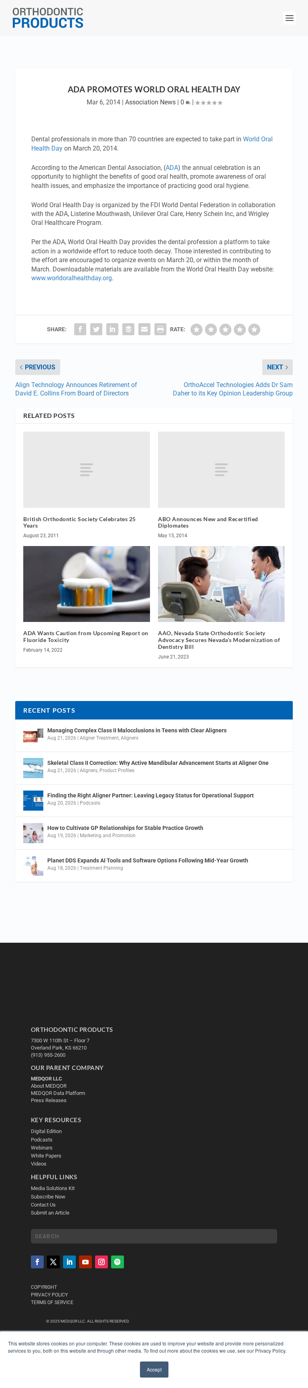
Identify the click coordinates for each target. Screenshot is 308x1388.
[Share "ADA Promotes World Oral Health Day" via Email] (144, 329)
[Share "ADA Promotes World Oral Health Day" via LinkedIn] (112, 329)
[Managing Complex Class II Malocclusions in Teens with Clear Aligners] (33, 736)
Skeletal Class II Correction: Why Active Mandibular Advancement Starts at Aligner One (158, 763)
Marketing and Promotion (108, 835)
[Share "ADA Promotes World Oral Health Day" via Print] (160, 329)
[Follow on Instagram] (101, 1262)
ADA (172, 167)
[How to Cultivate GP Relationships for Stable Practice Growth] (33, 833)
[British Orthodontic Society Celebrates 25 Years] (86, 470)
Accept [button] (154, 1369)
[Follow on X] (53, 1262)
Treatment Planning (101, 868)
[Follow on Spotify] (117, 1262)
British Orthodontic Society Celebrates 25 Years (79, 522)
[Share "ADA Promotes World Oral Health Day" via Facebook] (80, 329)
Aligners (129, 738)
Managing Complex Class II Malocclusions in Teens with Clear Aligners (137, 730)
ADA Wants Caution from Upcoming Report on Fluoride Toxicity (85, 636)
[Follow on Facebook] (37, 1262)
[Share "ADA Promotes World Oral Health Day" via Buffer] (128, 329)
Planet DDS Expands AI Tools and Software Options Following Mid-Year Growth (147, 860)
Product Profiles (116, 770)
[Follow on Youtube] (85, 1262)
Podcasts (90, 803)
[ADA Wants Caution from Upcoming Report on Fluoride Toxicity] (86, 584)
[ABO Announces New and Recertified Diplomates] (221, 470)
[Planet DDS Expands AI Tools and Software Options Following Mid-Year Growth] (33, 866)
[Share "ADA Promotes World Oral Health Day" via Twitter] (96, 329)
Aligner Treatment (99, 738)
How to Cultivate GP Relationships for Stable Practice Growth (125, 828)
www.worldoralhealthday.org (71, 278)
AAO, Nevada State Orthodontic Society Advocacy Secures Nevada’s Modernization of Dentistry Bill (219, 640)
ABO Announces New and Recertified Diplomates (208, 522)
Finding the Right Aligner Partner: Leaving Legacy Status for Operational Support (150, 795)
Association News (150, 102)
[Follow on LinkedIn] (69, 1262)
